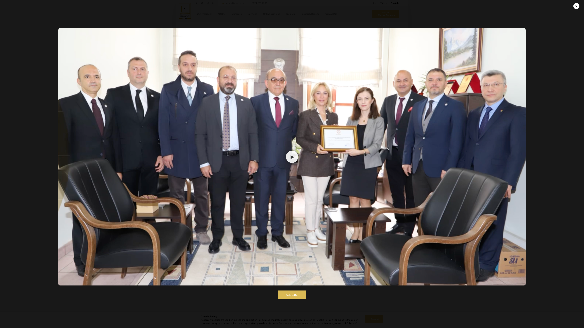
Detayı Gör (292, 295)
